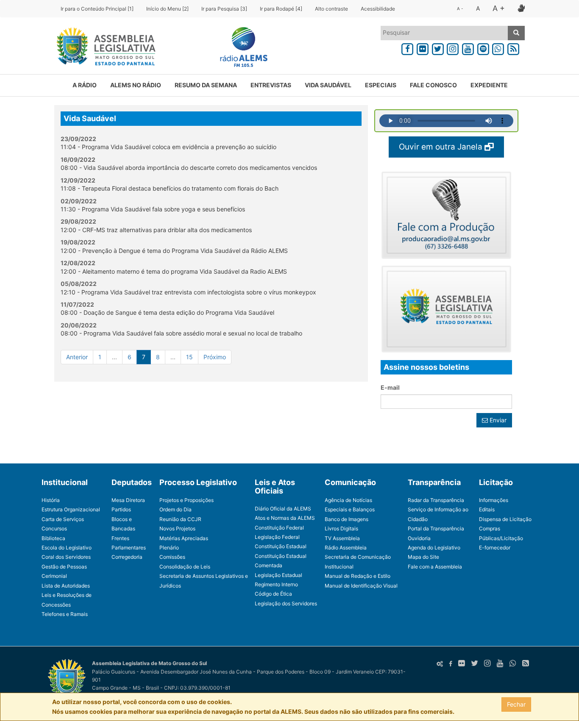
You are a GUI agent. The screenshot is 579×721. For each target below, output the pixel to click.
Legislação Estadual (278, 575)
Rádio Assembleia (346, 547)
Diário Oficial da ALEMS (283, 508)
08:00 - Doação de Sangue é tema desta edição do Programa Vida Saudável (167, 312)
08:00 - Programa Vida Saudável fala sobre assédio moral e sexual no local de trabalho (181, 333)
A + (499, 8)
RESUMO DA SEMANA (206, 85)
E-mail (390, 387)
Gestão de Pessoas (64, 566)
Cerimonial (54, 576)
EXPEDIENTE (489, 85)
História (51, 500)
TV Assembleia (342, 538)
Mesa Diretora (128, 500)
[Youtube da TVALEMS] (468, 47)
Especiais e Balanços (350, 509)
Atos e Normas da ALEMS (285, 518)
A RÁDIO (84, 85)
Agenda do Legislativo (434, 547)
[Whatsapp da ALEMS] (498, 47)
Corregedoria (126, 557)
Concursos (54, 528)
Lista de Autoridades (66, 585)
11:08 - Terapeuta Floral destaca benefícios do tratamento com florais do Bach (169, 188)
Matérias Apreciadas (183, 538)
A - (460, 8)
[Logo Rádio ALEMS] (240, 48)
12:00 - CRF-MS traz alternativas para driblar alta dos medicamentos (156, 229)
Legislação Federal (277, 537)
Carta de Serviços (63, 519)
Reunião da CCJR (180, 519)
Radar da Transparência (436, 500)
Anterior (77, 356)
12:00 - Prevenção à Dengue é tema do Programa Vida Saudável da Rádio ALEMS (174, 250)
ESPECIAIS (380, 85)
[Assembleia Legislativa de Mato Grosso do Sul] (103, 48)
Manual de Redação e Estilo (357, 576)
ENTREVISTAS (271, 85)
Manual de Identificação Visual (361, 585)
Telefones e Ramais (65, 614)
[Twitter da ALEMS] (438, 47)
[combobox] (444, 33)
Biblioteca (53, 538)
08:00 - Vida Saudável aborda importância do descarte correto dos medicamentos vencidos (189, 167)
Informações (493, 500)
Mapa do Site (423, 557)
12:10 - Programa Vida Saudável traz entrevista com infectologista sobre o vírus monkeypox (188, 292)
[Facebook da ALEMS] (407, 47)
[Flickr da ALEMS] (422, 47)
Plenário (169, 547)
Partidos (121, 509)
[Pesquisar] (516, 33)
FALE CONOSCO (433, 85)
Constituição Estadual (280, 546)
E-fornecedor (494, 547)
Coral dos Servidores (66, 557)
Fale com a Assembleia (435, 566)
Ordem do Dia (175, 509)
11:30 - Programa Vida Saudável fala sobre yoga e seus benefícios (153, 209)
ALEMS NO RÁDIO (135, 85)
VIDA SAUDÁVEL (328, 85)
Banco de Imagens (346, 519)
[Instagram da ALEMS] (452, 47)
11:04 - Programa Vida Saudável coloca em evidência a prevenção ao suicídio (168, 146)
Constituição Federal (279, 527)
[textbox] (444, 32)
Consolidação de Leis (184, 566)
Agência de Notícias (348, 500)
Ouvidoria (419, 538)
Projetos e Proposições (186, 500)
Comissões (172, 557)
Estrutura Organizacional (71, 509)
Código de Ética (273, 594)
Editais (487, 509)
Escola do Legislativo (67, 547)
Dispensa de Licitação (505, 519)
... (114, 356)
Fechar (516, 704)
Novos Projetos (177, 528)
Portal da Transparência (436, 528)
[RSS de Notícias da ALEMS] (513, 47)
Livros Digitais (341, 528)
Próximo (214, 356)
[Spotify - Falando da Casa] (483, 47)
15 (189, 356)
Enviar (497, 420)
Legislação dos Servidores (286, 603)
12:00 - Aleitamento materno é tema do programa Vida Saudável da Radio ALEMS (174, 271)
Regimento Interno (276, 584)
